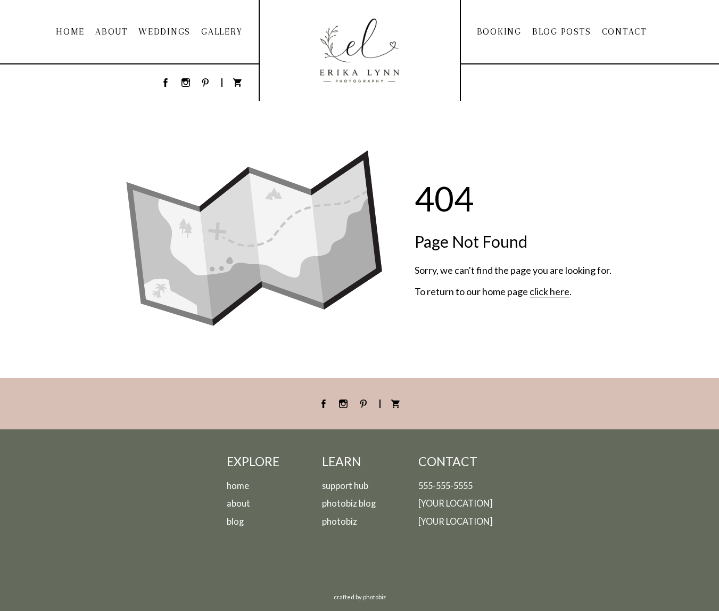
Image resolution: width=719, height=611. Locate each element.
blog (235, 521)
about (238, 503)
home (238, 485)
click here (549, 291)
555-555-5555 (445, 485)
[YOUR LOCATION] (455, 503)
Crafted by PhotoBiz (360, 596)
